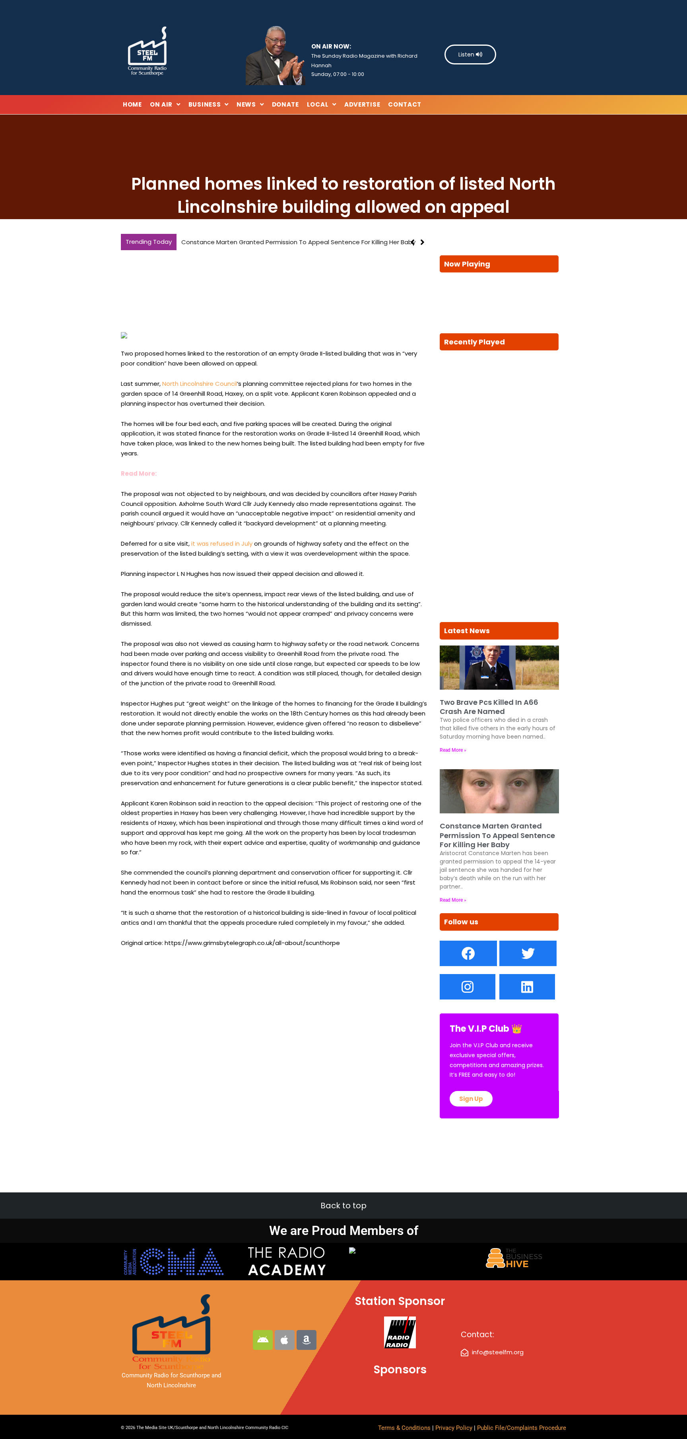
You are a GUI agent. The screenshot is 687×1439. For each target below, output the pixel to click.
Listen (467, 54)
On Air (161, 104)
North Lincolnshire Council (199, 383)
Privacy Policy (454, 1427)
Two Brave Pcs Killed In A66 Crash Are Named (489, 706)
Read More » (453, 750)
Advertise (362, 104)
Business (204, 104)
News (246, 104)
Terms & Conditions (404, 1427)
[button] (422, 242)
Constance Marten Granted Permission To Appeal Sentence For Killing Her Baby (497, 835)
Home (132, 104)
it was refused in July (221, 543)
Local (318, 104)
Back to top (343, 1205)
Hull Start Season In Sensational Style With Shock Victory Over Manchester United (301, 242)
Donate (285, 104)
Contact (404, 104)
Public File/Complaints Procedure (521, 1427)
